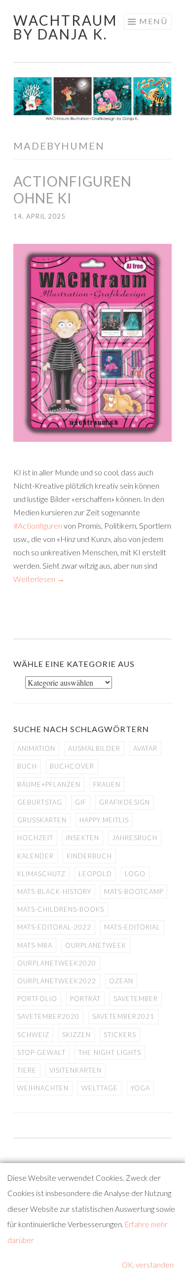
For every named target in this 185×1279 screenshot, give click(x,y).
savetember (135, 999)
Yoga (140, 1088)
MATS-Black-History (54, 891)
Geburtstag (39, 802)
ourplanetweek (95, 945)
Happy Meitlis (104, 820)
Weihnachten (43, 1088)
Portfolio (37, 999)
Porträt (85, 999)
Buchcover (72, 766)
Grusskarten (42, 820)
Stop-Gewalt (41, 1052)
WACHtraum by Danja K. (65, 27)
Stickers (120, 1035)
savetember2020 (48, 1016)
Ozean (121, 981)
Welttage (99, 1088)
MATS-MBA (34, 945)
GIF (80, 802)
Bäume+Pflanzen (48, 784)
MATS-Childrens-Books (60, 909)
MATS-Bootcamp (133, 891)
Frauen (106, 784)
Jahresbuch (134, 838)
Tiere (27, 1070)
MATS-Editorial (132, 927)
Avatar (145, 748)
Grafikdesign (124, 802)
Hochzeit (35, 838)
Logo (135, 874)
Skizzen (76, 1035)
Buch (27, 766)
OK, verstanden (148, 1264)
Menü (153, 21)
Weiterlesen (39, 578)
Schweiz (33, 1035)
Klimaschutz (41, 874)
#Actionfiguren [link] (37, 525)
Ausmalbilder (94, 748)
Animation (36, 748)
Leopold (95, 874)
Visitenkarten (75, 1070)
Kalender (35, 856)
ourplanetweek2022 (56, 981)
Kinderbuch (89, 856)
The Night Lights (109, 1052)
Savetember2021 (123, 1016)
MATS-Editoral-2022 (54, 927)
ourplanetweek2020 (56, 963)
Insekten (82, 838)
